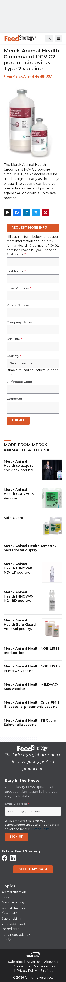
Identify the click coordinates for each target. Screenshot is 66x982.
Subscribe (15, 962)
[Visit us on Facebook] (4, 858)
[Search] (49, 38)
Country (14, 356)
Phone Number (18, 305)
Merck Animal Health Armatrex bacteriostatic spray (30, 548)
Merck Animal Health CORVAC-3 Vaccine (19, 494)
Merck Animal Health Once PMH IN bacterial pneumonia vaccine (31, 704)
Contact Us (22, 966)
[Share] (17, 212)
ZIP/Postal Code (19, 381)
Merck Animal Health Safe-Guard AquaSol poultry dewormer (20, 624)
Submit (18, 420)
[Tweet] (36, 212)
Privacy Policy (27, 970)
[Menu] (58, 38)
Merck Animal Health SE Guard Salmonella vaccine (30, 723)
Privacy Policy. (40, 829)
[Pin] (45, 212)
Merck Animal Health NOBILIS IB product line (32, 651)
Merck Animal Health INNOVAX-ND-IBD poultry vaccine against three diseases (18, 596)
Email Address (19, 288)
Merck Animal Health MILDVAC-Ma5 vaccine (31, 686)
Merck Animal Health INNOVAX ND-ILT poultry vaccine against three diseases (18, 568)
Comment (14, 398)
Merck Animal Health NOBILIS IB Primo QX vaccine (32, 668)
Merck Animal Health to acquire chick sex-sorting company (19, 465)
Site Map (47, 970)
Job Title (14, 339)
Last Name (16, 271)
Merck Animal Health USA (32, 76)
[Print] (7, 212)
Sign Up (16, 836)
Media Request (45, 966)
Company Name (19, 322)
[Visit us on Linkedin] (13, 858)
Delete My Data (32, 869)
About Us (51, 962)
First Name (16, 254)
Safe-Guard (13, 518)
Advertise (33, 962)
